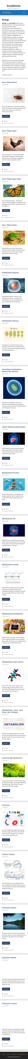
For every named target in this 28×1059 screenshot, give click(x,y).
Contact (8, 1054)
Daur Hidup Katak (9, 225)
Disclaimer (14, 1054)
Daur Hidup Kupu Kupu (11, 179)
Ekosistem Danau (9, 907)
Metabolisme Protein (10, 473)
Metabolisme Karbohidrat (12, 614)
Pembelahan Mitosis (10, 321)
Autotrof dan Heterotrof (12, 758)
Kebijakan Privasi (22, 1054)
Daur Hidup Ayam (9, 131)
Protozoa (5, 805)
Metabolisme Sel (8, 518)
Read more (6, 116)
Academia (13, 6)
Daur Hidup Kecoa (9, 82)
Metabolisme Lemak (10, 564)
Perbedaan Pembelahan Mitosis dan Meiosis (12, 370)
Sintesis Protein (8, 854)
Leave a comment (8, 123)
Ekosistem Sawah (9, 957)
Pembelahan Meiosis (10, 272)
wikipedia (9, 75)
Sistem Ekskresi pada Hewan (13, 427)
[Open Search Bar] (24, 12)
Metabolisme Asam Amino (12, 662)
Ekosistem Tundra (9, 1003)
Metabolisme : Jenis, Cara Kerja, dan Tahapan (12, 711)
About (3, 1054)
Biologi (6, 121)
